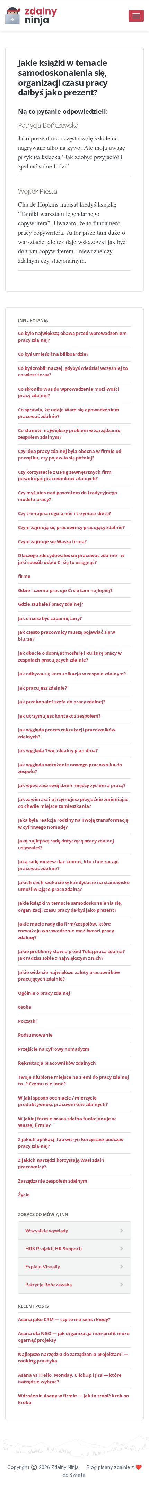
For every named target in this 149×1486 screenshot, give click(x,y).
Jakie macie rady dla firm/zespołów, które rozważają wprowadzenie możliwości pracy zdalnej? (66, 930)
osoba (24, 1007)
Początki (27, 1021)
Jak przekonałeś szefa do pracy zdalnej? (61, 702)
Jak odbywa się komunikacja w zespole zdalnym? (72, 674)
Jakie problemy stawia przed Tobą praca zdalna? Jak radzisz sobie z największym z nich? (71, 954)
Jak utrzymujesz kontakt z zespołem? (59, 716)
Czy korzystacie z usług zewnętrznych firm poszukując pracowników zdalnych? (65, 475)
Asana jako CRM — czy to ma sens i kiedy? (64, 1319)
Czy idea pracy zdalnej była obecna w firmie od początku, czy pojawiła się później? (69, 454)
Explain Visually (42, 1266)
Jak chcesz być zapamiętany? (50, 618)
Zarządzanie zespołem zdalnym (52, 1181)
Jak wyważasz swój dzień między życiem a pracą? (71, 785)
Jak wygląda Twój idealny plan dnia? (58, 750)
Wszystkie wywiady (46, 1230)
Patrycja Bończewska (48, 125)
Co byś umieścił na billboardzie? (53, 354)
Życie (24, 1195)
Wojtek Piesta (37, 191)
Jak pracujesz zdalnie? (42, 688)
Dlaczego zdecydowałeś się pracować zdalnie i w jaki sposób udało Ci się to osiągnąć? (71, 558)
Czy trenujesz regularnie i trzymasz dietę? (64, 513)
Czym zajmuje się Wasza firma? (52, 541)
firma (24, 576)
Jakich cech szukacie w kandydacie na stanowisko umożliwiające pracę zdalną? (74, 885)
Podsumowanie (35, 1035)
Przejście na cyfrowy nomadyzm (53, 1049)
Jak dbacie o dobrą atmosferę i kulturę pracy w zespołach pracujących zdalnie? (70, 656)
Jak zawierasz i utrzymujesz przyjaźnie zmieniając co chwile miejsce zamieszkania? (73, 802)
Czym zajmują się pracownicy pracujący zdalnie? (71, 527)
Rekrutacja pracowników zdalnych (57, 1063)
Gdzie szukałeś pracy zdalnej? (50, 604)
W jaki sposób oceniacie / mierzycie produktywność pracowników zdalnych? (63, 1101)
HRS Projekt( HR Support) (53, 1248)
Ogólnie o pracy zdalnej (44, 993)
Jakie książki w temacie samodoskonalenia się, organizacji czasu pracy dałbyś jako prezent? (70, 906)
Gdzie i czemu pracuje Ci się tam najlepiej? (65, 590)
